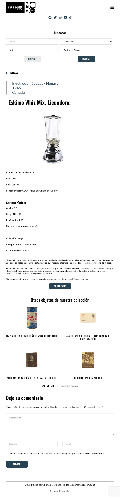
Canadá (18, 92)
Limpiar (32, 58)
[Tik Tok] (70, 17)
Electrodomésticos (27, 83)
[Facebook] (50, 17)
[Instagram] (60, 17)
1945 (16, 87)
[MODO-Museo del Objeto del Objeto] (20, 8)
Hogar (51, 83)
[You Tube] (65, 17)
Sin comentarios (69, 386)
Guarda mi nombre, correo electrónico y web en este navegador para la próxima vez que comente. (57, 453)
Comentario (60, 286)
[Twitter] (55, 17)
